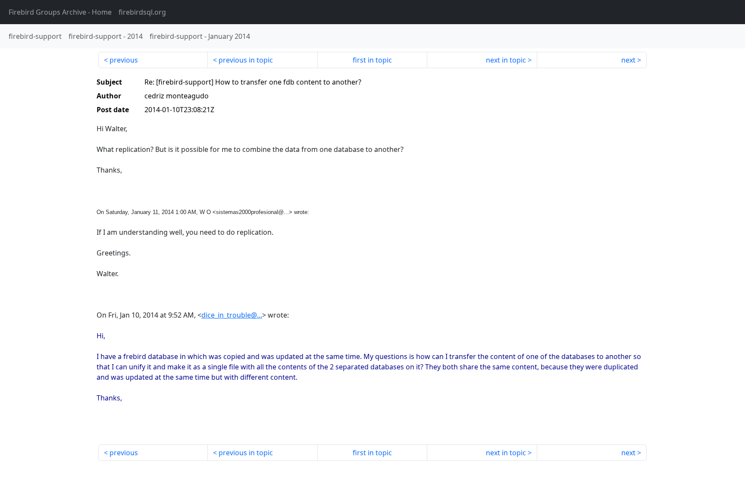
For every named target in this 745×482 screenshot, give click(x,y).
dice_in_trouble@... (231, 315)
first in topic (372, 60)
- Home (60, 12)
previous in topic (246, 60)
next (628, 60)
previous (124, 60)
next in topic (506, 60)
